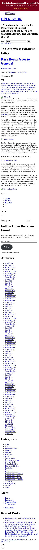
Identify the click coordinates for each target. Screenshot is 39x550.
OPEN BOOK (11, 19)
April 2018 (9, 287)
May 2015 (8, 355)
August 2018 (9, 279)
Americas (11, 83)
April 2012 (9, 424)
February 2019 (10, 267)
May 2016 (8, 332)
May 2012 (8, 422)
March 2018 (9, 289)
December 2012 (10, 412)
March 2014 (9, 383)
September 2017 (10, 300)
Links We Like (10, 14)
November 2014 (10, 367)
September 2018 (10, 277)
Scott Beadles (18, 91)
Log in (7, 498)
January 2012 (9, 430)
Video (7, 487)
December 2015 (10, 342)
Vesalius (8, 485)
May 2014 (8, 379)
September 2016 (10, 324)
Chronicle (8, 450)
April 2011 (9, 434)
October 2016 (10, 322)
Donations (8, 454)
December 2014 (10, 365)
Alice (7, 444)
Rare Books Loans (11, 472)
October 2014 (10, 369)
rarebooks (11, 72)
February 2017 (10, 314)
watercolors (16, 93)
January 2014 (9, 387)
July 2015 (8, 351)
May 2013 (8, 402)
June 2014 (8, 377)
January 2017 (9, 316)
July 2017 (8, 304)
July (17, 87)
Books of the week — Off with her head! (19, 532)
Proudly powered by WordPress (12, 540)
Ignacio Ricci (5, 541)
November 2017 (10, 297)
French (27, 85)
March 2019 (9, 265)
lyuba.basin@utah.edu (21, 8)
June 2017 (8, 306)
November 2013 (10, 391)
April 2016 (9, 334)
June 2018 (8, 283)
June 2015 (8, 353)
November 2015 (10, 344)
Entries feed (9, 500)
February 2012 (10, 428)
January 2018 (9, 293)
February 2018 (10, 291)
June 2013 (8, 400)
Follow (7, 247)
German (3, 87)
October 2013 (10, 393)
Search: (3, 41)
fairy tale (10, 85)
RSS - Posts (9, 508)
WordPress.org (10, 504)
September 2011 (10, 432)
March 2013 (9, 406)
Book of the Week (11, 448)
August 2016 (9, 326)
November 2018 (10, 273)
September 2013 (10, 394)
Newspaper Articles (12, 460)
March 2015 (9, 359)
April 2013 (9, 404)
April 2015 (9, 357)
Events (7, 456)
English (3, 85)
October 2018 (10, 275)
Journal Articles (10, 458)
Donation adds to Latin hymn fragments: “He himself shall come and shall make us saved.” (20, 523)
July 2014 (8, 375)
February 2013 (10, 408)
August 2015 (9, 349)
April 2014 (9, 381)
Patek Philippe (6, 89)
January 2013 (9, 410)
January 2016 (9, 340)
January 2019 (9, 269)
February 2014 (10, 385)
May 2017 (8, 308)
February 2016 (10, 338)
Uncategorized (22, 72)
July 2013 (8, 398)
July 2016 (8, 328)
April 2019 (9, 263)
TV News (8, 482)
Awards (8, 446)
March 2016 (9, 336)
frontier (33, 85)
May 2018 (8, 285)
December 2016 (10, 318)
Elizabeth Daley (28, 83)
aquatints (19, 83)
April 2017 (9, 310)
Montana (32, 87)
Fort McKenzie (19, 85)
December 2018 (10, 271)
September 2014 (10, 371)
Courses (8, 452)
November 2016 (10, 320)
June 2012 (8, 420)
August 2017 (9, 302)
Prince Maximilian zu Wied (21, 89)
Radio (7, 470)
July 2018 (8, 281)
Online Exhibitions (11, 464)
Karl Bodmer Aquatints (9, 160)
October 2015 (10, 346)
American (4, 83)
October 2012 (10, 414)
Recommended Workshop (14, 480)
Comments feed (10, 502)
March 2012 (9, 426)
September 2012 (10, 416)
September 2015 (10, 347)
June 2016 (8, 330)
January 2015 (9, 363)
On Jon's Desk (10, 462)
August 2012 (9, 418)
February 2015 (10, 361)
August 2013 (9, 396)
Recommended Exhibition (14, 474)
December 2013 (10, 389)
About (7, 12)
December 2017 (10, 295)
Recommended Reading (13, 478)
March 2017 (9, 312)
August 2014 (9, 373)
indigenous (11, 87)
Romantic (9, 91)
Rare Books (5, 114)
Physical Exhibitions (12, 466)
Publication (9, 468)
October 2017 (10, 299)
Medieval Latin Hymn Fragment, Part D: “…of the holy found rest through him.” (21, 535)
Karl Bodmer (23, 87)
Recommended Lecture (13, 476)
